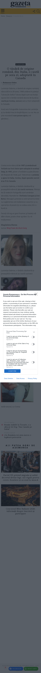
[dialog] (20, 336)
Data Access (20, 378)
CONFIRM (12, 371)
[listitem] (20, 332)
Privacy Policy (32, 378)
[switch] (33, 337)
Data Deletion (8, 378)
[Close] (37, 295)
